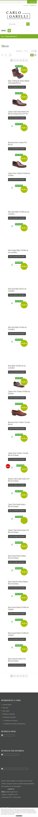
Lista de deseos (7, 704)
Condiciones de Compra (10, 720)
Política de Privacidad (9, 714)
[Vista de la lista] (35, 55)
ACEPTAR (19, 815)
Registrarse (33, 5)
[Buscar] (28, 24)
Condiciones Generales (9, 717)
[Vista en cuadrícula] (31, 55)
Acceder (26, 5)
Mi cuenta (5, 708)
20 (6, 55)
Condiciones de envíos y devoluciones (14, 724)
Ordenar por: (19, 51)
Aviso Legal (6, 711)
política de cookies (21, 813)
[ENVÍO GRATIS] (19, 523)
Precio (26, 51)
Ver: (2, 55)
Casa (2, 36)
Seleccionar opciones (17, 87)
